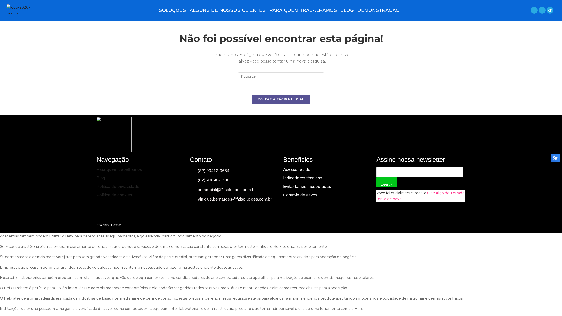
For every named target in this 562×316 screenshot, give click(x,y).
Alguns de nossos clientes (228, 10)
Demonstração (379, 10)
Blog (347, 10)
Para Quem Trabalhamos (303, 10)
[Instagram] (456, 134)
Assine (387, 185)
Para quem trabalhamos (119, 169)
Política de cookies (114, 195)
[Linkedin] (542, 10)
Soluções (172, 10)
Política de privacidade (118, 186)
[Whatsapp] (534, 10)
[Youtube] (438, 134)
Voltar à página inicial (281, 99)
